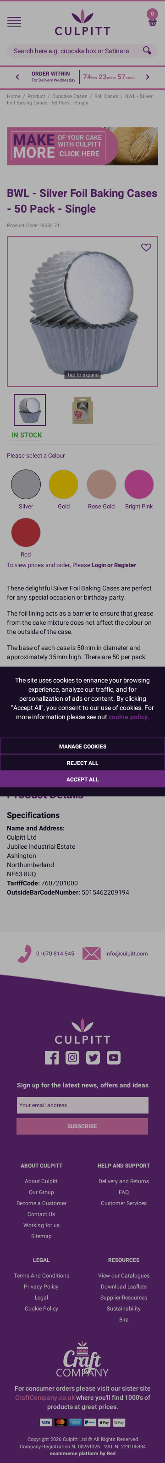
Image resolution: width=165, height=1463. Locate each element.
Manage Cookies (82, 746)
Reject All (83, 763)
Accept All (82, 779)
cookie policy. (129, 717)
